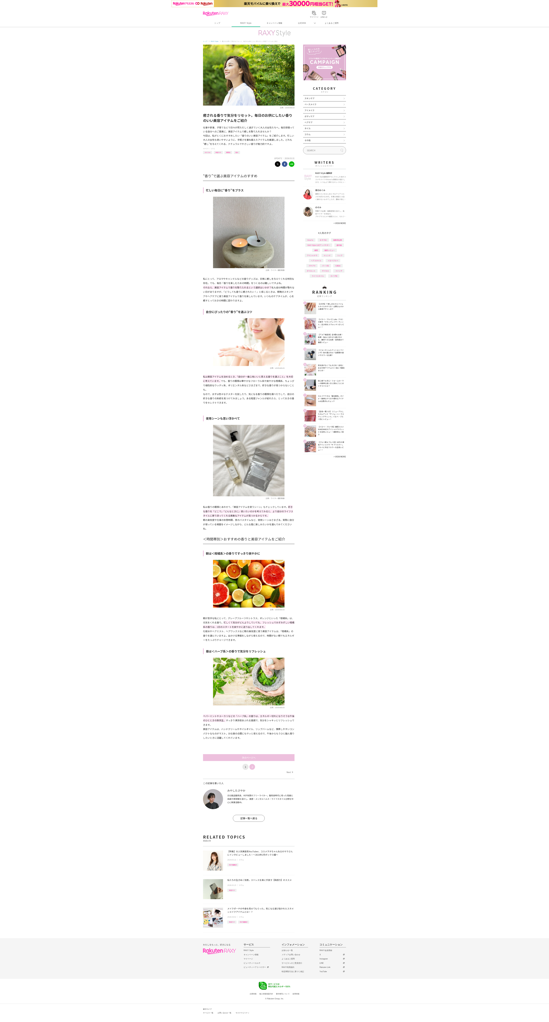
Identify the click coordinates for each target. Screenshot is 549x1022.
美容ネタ (218, 152)
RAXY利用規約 (288, 967)
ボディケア (309, 116)
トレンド (327, 255)
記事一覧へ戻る (248, 818)
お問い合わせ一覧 (224, 1013)
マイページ (248, 959)
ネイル (308, 128)
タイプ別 (333, 276)
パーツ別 (325, 265)
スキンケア (310, 98)
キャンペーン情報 (274, 23)
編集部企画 (337, 240)
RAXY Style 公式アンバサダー (319, 245)
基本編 (339, 245)
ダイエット (311, 271)
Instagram (324, 959)
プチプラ (312, 265)
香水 (236, 152)
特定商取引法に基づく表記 (293, 971)
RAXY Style (245, 23)
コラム (213, 148)
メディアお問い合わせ (291, 955)
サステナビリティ (242, 1013)
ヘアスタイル (316, 260)
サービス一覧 (208, 1013)
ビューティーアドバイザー (255, 967)
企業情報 (253, 994)
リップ (339, 255)
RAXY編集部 (233, 865)
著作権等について (283, 994)
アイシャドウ (312, 255)
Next (290, 772)
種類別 (228, 152)
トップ (217, 23)
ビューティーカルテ (252, 963)
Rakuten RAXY (215, 13)
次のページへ (249, 757)
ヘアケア (309, 122)
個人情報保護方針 (266, 994)
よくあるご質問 (332, 23)
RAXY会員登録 (326, 950)
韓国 (316, 250)
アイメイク (309, 110)
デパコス (325, 271)
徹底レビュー (329, 250)
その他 (308, 140)
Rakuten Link (325, 967)
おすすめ (207, 152)
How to (310, 240)
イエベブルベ (333, 260)
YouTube (323, 971)
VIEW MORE (340, 223)
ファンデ (338, 271)
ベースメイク (310, 104)
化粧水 (338, 265)
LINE (322, 963)
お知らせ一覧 (287, 950)
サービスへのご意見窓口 (292, 963)
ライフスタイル (318, 276)
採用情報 (296, 994)
